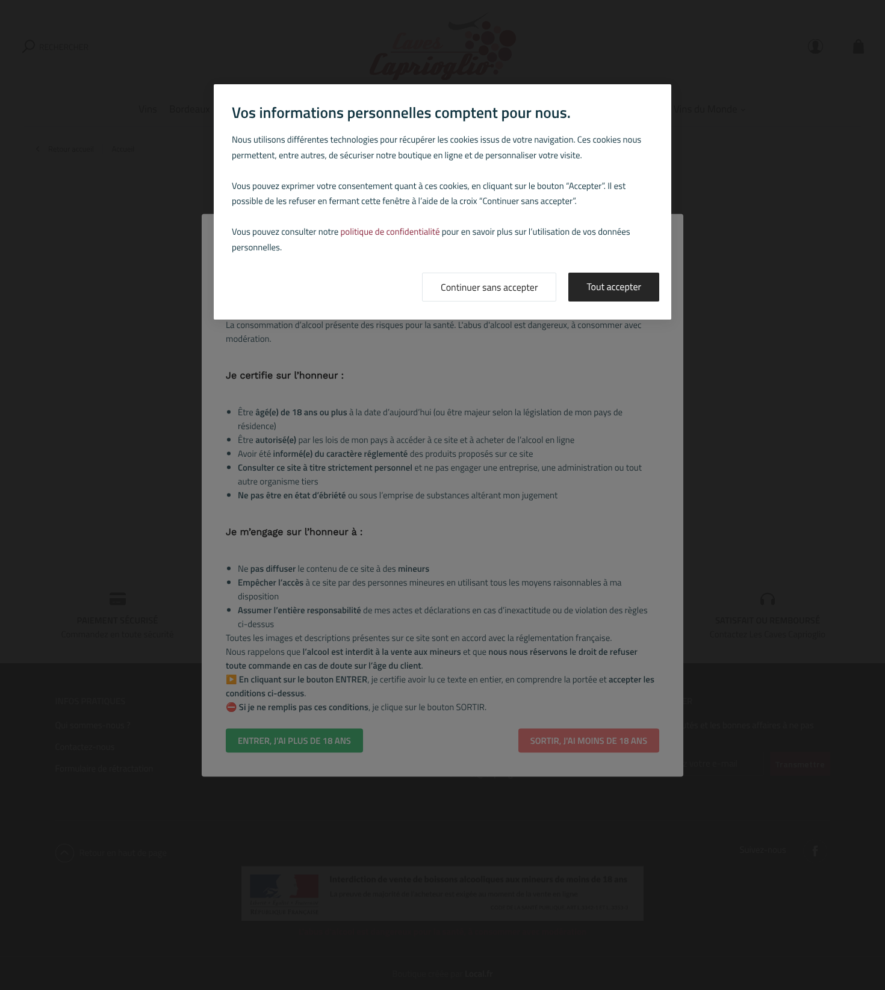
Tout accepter (613, 287)
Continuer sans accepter (489, 287)
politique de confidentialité (390, 231)
